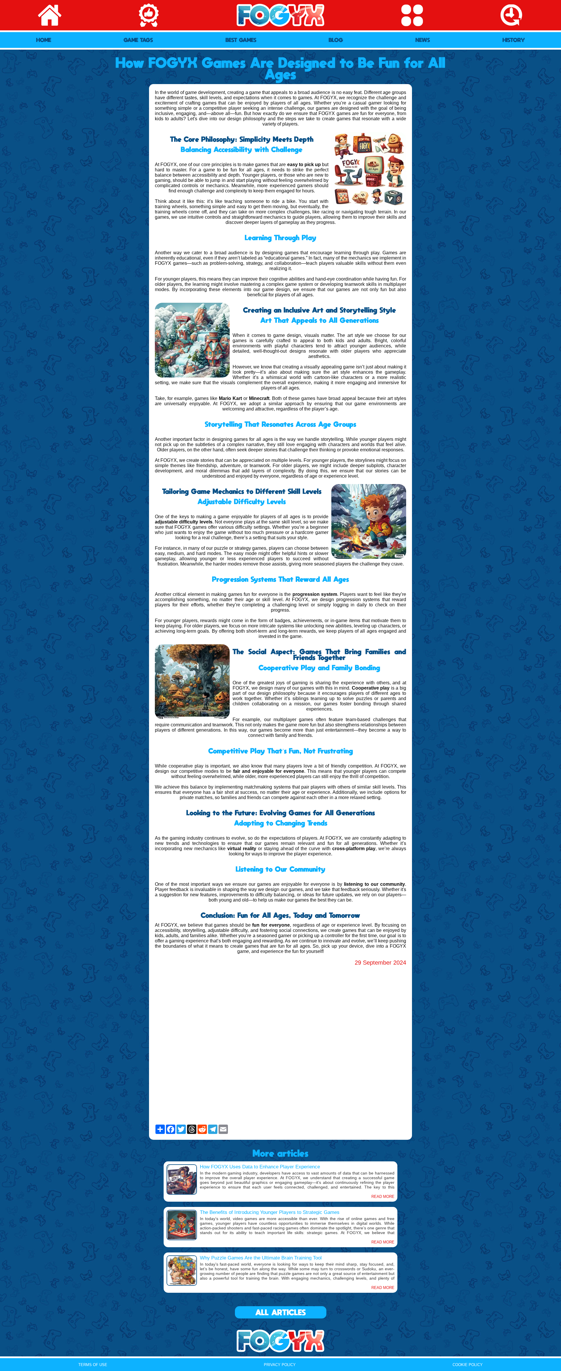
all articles (280, 1312)
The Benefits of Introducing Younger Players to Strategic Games (270, 1212)
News (422, 40)
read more (382, 1196)
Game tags (138, 40)
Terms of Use (92, 1365)
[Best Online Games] (149, 15)
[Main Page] (49, 15)
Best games (241, 40)
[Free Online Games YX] (280, 1341)
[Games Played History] (511, 15)
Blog (336, 40)
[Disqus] (280, 1045)
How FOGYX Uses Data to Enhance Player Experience (260, 1166)
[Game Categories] (412, 15)
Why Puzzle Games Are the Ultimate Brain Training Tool (261, 1257)
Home (43, 40)
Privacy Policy (280, 1365)
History (514, 40)
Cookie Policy (468, 1365)
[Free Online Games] (280, 15)
